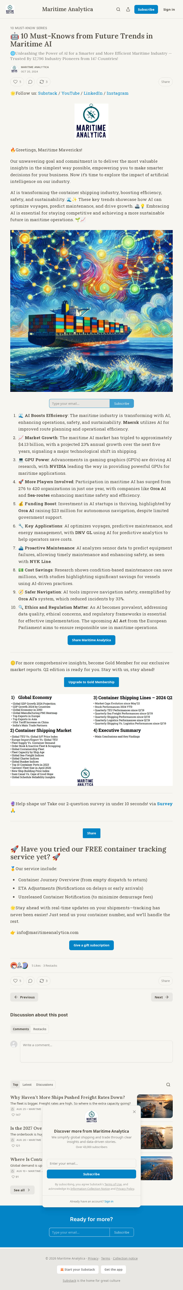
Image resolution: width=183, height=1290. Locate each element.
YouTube (70, 93)
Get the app (113, 1269)
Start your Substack (79, 1269)
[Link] (4, 852)
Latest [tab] (27, 1085)
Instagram (118, 93)
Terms (105, 1258)
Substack (47, 93)
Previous (27, 997)
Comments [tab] (21, 1029)
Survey (165, 803)
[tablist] (29, 1029)
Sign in (169, 9)
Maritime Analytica (35, 67)
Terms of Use (113, 1184)
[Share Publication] (128, 9)
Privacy (93, 1258)
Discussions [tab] (44, 1085)
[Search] (118, 9)
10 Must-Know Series (28, 28)
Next (159, 997)
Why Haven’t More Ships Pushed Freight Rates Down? (67, 1097)
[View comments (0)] (30, 81)
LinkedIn (93, 93)
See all (19, 1190)
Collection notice (125, 1258)
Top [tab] (15, 1085)
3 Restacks (50, 965)
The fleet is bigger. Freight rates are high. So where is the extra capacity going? (70, 1103)
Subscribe (146, 9)
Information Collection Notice (90, 1189)
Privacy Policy (125, 1189)
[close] (134, 1111)
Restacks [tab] (39, 1029)
